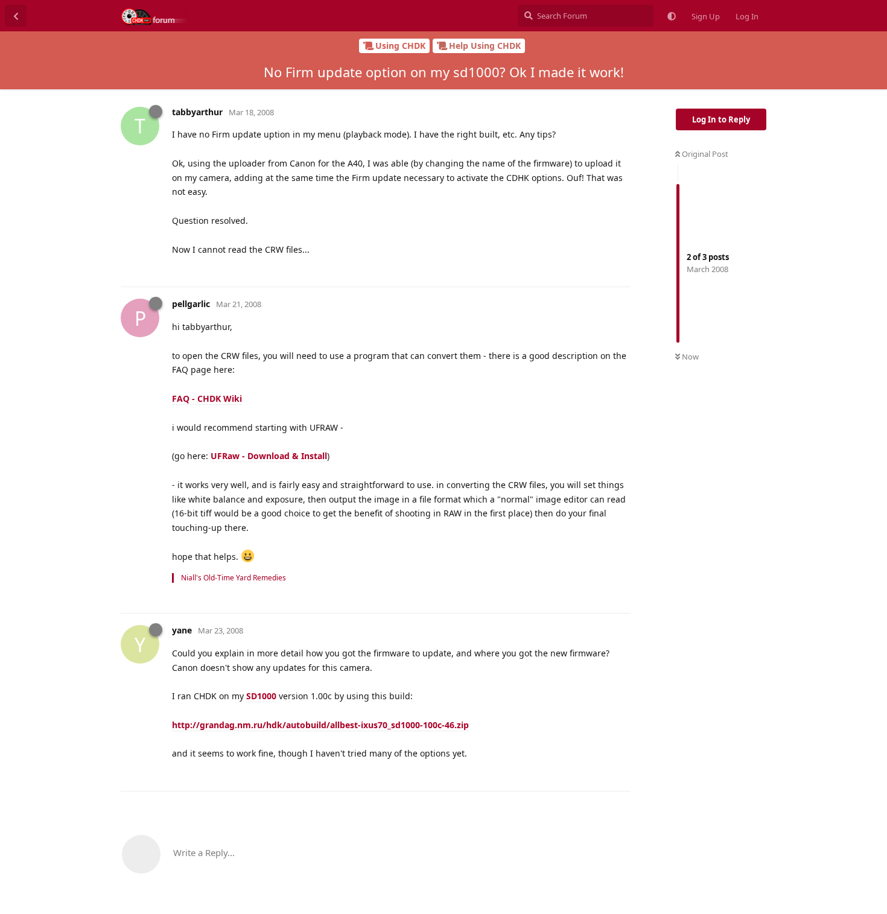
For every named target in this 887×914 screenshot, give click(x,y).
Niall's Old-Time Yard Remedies (233, 578)
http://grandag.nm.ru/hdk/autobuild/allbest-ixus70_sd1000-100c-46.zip (320, 725)
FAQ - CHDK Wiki (207, 398)
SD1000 (261, 696)
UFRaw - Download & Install (269, 456)
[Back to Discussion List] (16, 16)
